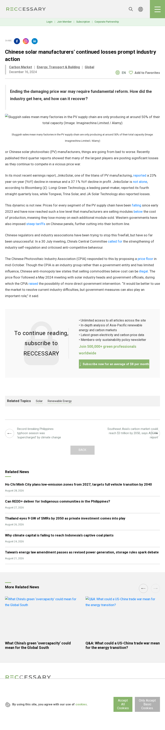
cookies (81, 704)
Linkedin (35, 41)
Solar (39, 401)
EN (124, 73)
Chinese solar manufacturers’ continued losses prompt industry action (26, 9)
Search (130, 9)
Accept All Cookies (123, 704)
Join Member (64, 21)
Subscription (83, 21)
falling (136, 205)
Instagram (26, 41)
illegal (143, 271)
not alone (140, 182)
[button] (143, 588)
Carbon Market (20, 67)
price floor (145, 259)
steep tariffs (35, 224)
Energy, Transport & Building (58, 67)
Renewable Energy (60, 401)
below (138, 211)
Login (49, 21)
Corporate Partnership (107, 21)
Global (89, 67)
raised (33, 284)
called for (115, 241)
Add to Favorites (147, 73)
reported (139, 175)
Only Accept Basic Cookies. (147, 704)
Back (82, 450)
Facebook (17, 41)
